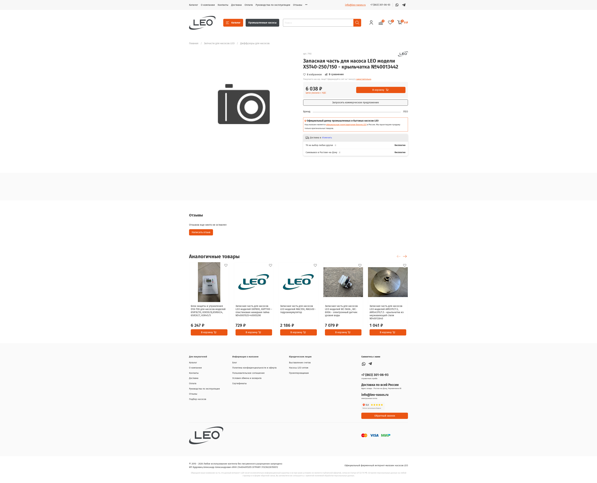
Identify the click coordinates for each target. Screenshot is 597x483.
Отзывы (297, 4)
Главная (193, 43)
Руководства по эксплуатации (273, 4)
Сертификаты (239, 383)
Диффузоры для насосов (255, 43)
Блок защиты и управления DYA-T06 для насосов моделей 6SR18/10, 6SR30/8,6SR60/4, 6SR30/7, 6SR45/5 (208, 311)
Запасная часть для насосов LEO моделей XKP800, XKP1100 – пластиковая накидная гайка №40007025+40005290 (254, 311)
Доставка (236, 4)
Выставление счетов (300, 362)
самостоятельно (363, 79)
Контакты (223, 4)
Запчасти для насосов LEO (219, 43)
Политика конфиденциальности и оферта (254, 367)
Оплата (249, 4)
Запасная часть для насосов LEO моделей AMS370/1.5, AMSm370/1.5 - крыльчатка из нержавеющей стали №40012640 (387, 312)
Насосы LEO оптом (298, 367)
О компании (208, 4)
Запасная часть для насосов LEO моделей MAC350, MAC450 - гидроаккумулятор (298, 309)
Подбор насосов (197, 399)
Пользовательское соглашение (248, 373)
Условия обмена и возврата (246, 378)
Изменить (327, 137)
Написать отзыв (201, 232)
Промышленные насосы (262, 22)
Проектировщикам (299, 373)
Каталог (193, 4)
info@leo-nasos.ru (355, 4)
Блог (234, 362)
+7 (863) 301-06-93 (380, 4)
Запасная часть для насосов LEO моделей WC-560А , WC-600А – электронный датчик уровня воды (341, 311)
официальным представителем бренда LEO (346, 124)
